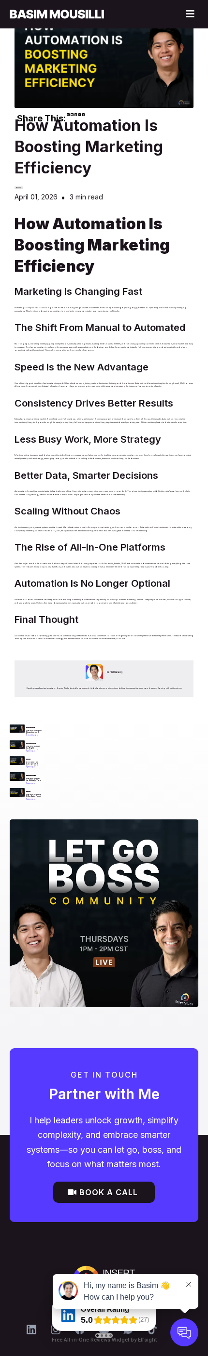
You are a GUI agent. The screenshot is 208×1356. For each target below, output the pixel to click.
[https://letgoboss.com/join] (104, 913)
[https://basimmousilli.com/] (57, 14)
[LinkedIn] (31, 1329)
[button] (188, 14)
